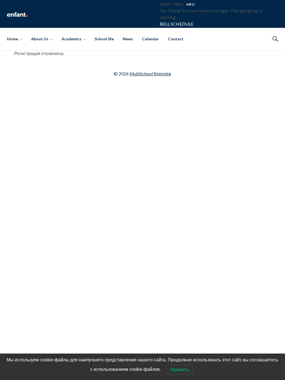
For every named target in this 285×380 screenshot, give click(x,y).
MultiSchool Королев (150, 73)
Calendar (150, 38)
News (128, 38)
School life (104, 38)
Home (12, 38)
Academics (72, 38)
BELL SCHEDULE (176, 23)
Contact (175, 38)
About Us (39, 38)
